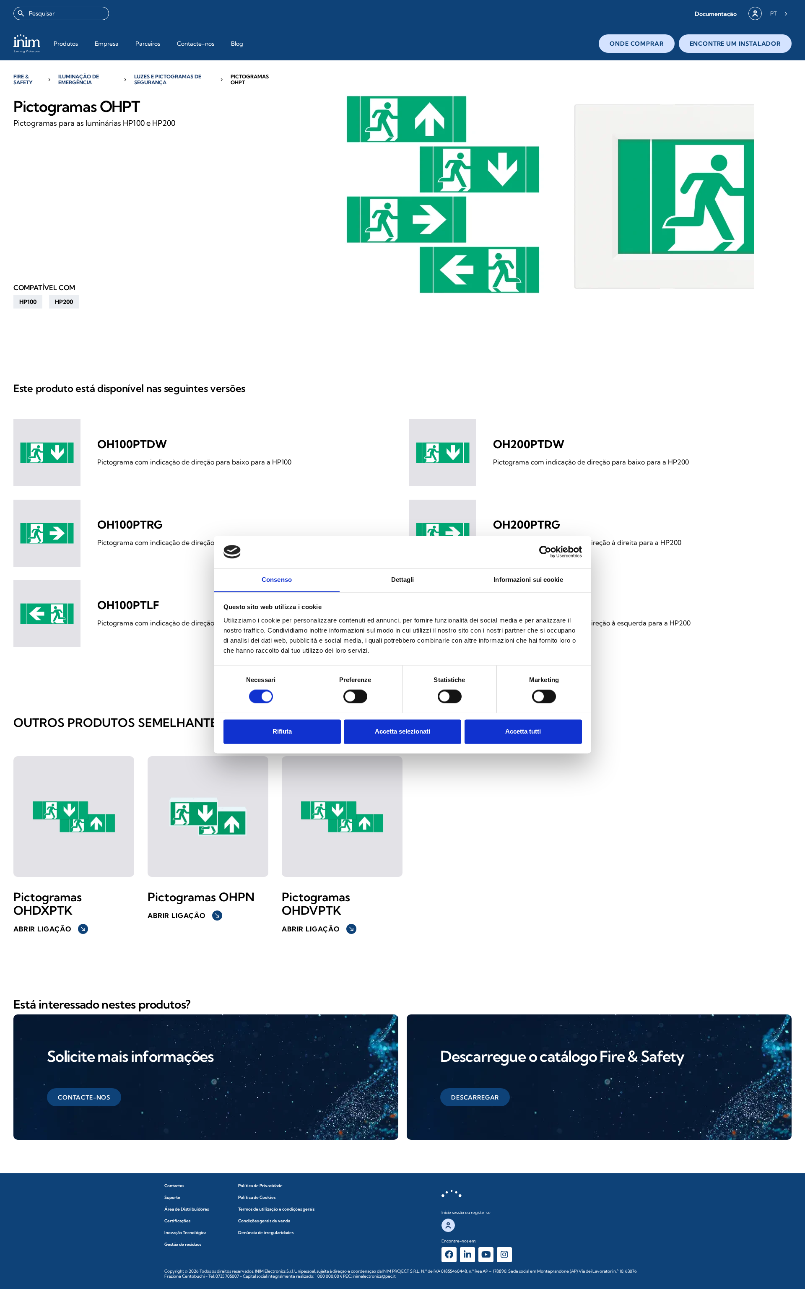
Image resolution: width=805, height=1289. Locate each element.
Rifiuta (282, 731)
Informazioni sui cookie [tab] (528, 579)
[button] (715, 13)
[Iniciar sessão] (755, 13)
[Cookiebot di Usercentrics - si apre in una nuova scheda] (545, 551)
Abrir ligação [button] (49, 929)
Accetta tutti (523, 731)
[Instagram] (504, 1254)
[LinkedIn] (467, 1254)
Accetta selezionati (402, 731)
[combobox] (61, 13)
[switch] (355, 696)
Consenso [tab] (277, 579)
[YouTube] (485, 1254)
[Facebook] (449, 1254)
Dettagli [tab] (402, 579)
